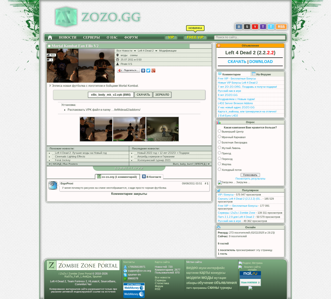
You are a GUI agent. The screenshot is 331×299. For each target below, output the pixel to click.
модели (193, 277)
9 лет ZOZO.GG (228, 95)
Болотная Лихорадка (234, 142)
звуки (202, 268)
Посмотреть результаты (250, 178)
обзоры (191, 283)
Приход (226, 153)
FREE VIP (195, 37)
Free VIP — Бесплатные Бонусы (238, 205)
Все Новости (124, 50)
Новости (67, 37)
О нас (112, 37)
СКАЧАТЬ (143, 94)
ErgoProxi (67, 183)
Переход (227, 158)
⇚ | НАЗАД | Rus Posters (63, 164)
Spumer (97, 276)
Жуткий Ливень (231, 148)
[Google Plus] (153, 70)
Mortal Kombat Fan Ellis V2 (75, 46)
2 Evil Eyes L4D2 (228, 115)
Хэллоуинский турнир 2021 (154, 160)
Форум (131, 37)
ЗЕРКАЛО (162, 94)
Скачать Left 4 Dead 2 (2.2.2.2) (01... (240, 198)
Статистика (162, 283)
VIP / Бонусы (226, 194)
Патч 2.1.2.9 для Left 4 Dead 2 (236, 216)
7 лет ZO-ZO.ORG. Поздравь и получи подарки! (247, 86)
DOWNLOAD (261, 62)
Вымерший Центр (233, 131)
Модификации (167, 50)
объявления (225, 282)
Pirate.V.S (126, 64)
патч (189, 287)
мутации (220, 278)
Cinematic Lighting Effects (70, 156)
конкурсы (218, 273)
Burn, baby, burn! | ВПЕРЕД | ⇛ (191, 164)
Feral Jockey (63, 160)
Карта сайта (162, 261)
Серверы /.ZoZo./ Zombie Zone (236, 212)
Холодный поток (232, 169)
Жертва (226, 164)
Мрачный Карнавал (233, 137)
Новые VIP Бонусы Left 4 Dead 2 (238, 82)
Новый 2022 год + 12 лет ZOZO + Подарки (163, 152)
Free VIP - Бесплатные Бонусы (237, 78)
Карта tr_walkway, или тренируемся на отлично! (247, 111)
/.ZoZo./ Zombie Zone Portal (75, 273)
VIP (171, 37)
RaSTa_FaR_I (72, 276)
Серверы (91, 37)
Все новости (162, 277)
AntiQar (86, 276)
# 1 (206, 183)
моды (124, 55)
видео (192, 267)
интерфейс (216, 268)
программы (200, 287)
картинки (192, 273)
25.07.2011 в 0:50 (131, 59)
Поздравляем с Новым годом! (236, 99)
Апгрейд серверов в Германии (155, 156)
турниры (226, 288)
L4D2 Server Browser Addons (235, 103)
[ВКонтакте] (143, 70)
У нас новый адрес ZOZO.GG (236, 107)
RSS (281, 27)
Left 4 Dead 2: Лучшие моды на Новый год (81, 152)
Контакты (129, 261)
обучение (205, 283)
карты (204, 272)
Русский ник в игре (229, 90)
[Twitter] (148, 70)
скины (134, 55)
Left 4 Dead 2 (146, 50)
